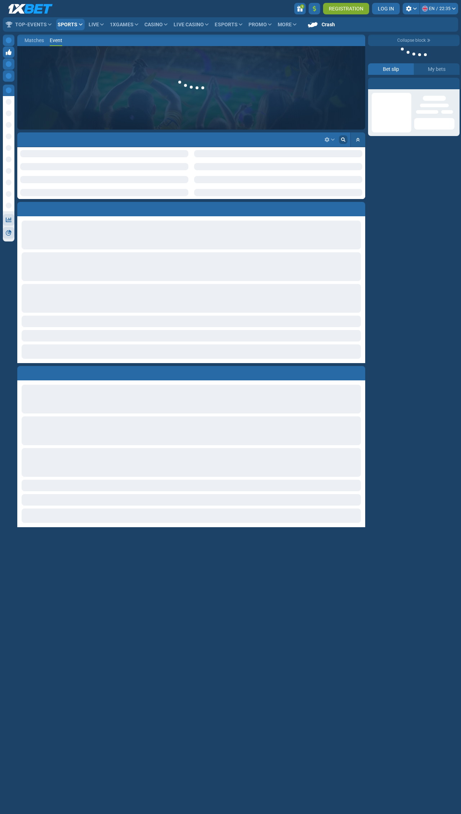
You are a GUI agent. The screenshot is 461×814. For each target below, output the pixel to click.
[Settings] (411, 8)
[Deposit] (314, 8)
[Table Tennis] (35, 40)
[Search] (359, 40)
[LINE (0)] (24, 40)
